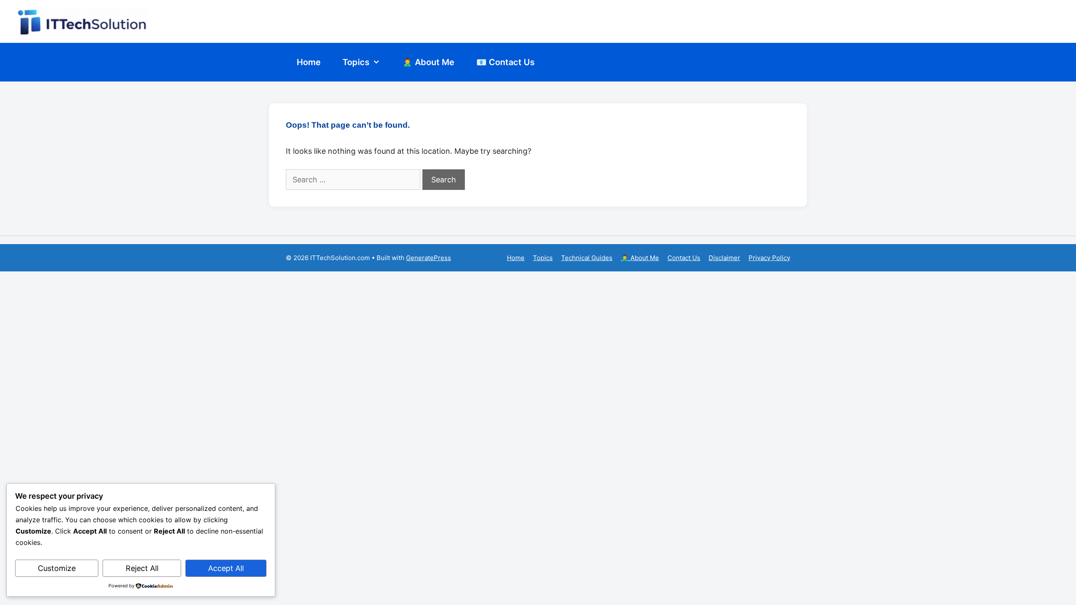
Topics (356, 62)
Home (309, 62)
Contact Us (683, 258)
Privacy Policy (769, 258)
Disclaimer (724, 258)
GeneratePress (428, 258)
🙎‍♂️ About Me (428, 62)
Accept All (226, 568)
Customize (57, 568)
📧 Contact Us (505, 62)
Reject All (142, 568)
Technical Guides (586, 258)
